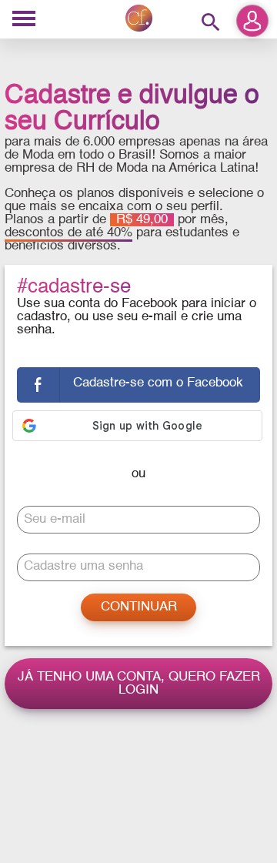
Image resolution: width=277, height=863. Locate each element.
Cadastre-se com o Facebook (158, 383)
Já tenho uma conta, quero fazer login (139, 684)
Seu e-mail (54, 519)
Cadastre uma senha (83, 566)
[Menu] (24, 20)
